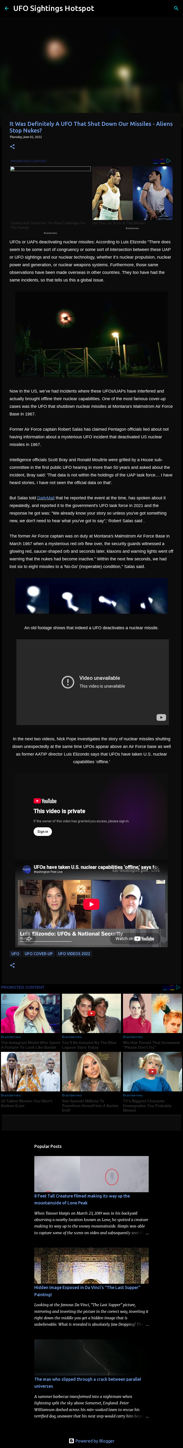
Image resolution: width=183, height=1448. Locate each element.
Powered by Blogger (94, 1440)
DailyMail (46, 498)
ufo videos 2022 (74, 954)
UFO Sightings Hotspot (53, 8)
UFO (15, 954)
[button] (12, 147)
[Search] (101, 8)
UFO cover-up (39, 954)
